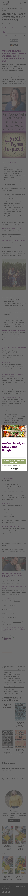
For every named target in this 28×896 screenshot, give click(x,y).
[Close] (25, 426)
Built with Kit (14, 469)
